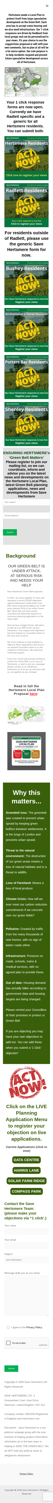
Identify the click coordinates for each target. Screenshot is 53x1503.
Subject (8, 1254)
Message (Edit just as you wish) (22, 1273)
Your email (10, 1239)
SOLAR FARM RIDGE (26, 1181)
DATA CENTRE (26, 1160)
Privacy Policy (34, 1327)
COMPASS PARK (26, 1191)
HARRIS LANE (26, 1170)
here (33, 694)
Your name (10, 1225)
